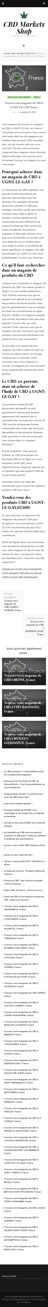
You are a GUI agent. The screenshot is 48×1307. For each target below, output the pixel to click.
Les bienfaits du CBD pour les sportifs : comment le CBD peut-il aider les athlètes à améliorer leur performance (25, 835)
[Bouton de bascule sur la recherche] (44, 3)
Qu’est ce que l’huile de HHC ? (19, 854)
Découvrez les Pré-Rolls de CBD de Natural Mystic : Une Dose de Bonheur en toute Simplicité (24, 784)
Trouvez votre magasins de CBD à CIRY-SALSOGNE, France (22, 707)
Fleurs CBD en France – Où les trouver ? (23, 890)
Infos (37, 97)
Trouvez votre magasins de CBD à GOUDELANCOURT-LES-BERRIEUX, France (21, 1150)
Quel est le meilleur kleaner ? (18, 803)
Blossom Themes (30, 1299)
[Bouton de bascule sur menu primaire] (24, 46)
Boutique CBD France (19, 97)
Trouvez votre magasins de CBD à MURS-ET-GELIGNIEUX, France (22, 738)
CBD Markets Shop (24, 28)
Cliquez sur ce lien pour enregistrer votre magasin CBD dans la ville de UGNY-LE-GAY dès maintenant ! (22, 572)
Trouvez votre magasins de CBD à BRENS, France (22, 677)
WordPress (26, 1302)
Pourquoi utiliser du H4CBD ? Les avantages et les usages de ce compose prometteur (24, 813)
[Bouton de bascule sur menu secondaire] (3, 4)
